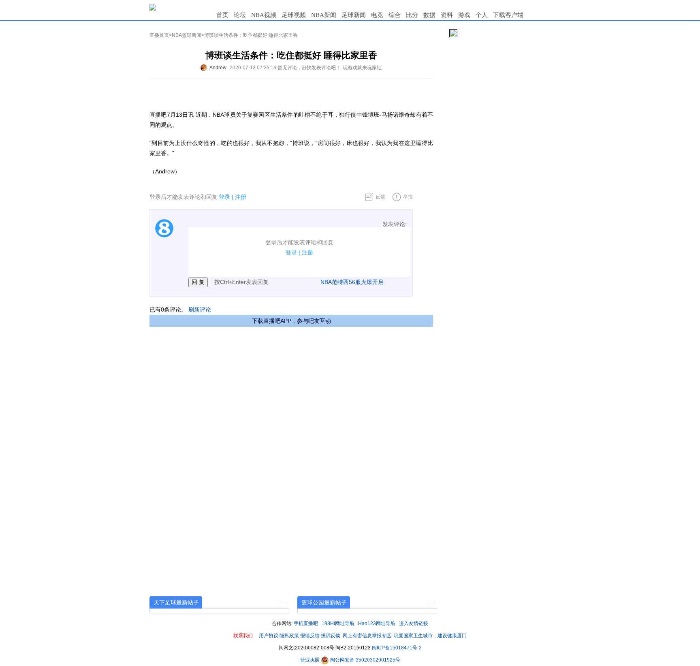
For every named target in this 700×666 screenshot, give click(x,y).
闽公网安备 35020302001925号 (364, 660)
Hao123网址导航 (376, 623)
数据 (429, 15)
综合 (394, 15)
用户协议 (268, 635)
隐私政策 (289, 635)
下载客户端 (508, 15)
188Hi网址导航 (338, 623)
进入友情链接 (413, 623)
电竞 (377, 15)
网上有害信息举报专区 (367, 635)
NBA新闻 (323, 15)
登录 (224, 197)
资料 (447, 15)
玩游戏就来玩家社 (362, 67)
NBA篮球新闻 (186, 35)
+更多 (283, 603)
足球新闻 (353, 15)
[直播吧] (152, 7)
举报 (408, 197)
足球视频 (294, 15)
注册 (240, 197)
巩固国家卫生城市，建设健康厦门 (430, 635)
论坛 (240, 15)
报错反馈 (310, 635)
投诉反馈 (330, 635)
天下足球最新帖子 (176, 602)
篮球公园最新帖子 (324, 602)
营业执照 (310, 660)
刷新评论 (199, 309)
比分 (412, 15)
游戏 (464, 15)
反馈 (380, 197)
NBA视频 (263, 15)
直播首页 (159, 35)
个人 (482, 15)
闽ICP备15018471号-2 (397, 648)
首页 (222, 15)
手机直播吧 (306, 623)
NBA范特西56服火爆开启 (352, 282)
